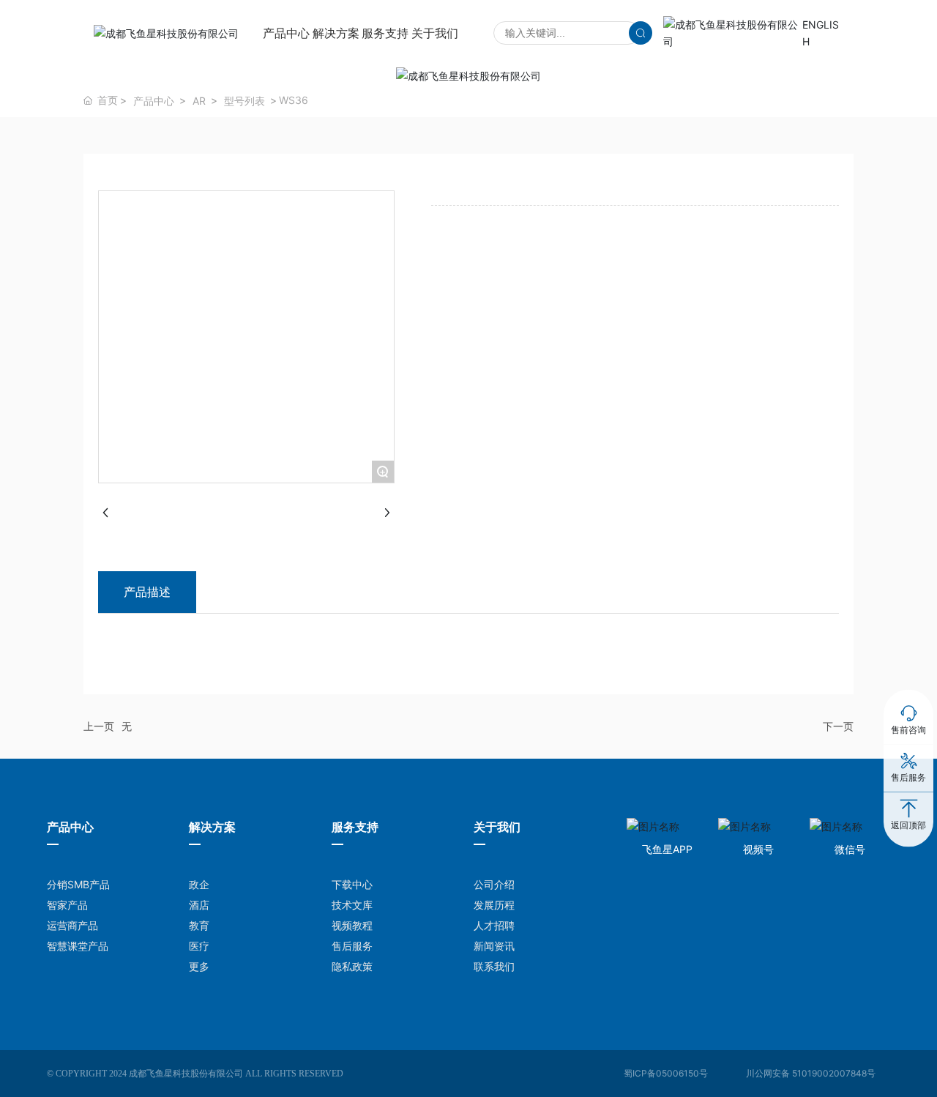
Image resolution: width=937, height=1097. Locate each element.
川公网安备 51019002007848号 (811, 1073)
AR (199, 100)
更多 (199, 966)
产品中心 (153, 100)
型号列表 (244, 100)
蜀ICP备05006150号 (666, 1073)
